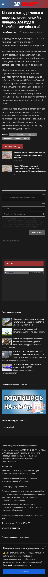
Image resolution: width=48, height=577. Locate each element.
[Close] (45, 546)
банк (12, 135)
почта (26, 138)
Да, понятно (24, 571)
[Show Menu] (3, 4)
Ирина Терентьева (9, 32)
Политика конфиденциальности (15, 537)
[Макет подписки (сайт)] (24, 402)
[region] (24, 560)
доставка (31, 135)
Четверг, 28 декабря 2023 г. (31, 32)
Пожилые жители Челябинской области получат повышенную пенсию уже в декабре (29, 155)
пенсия (18, 138)
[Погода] (9, 272)
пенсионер (7, 138)
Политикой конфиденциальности (17, 565)
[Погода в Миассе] (24, 270)
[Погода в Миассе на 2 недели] (36, 273)
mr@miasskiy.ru (13, 528)
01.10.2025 (18, 174)
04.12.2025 (18, 161)
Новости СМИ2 (8, 427)
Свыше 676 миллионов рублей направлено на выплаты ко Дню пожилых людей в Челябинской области (30, 168)
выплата (21, 135)
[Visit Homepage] (26, 3)
